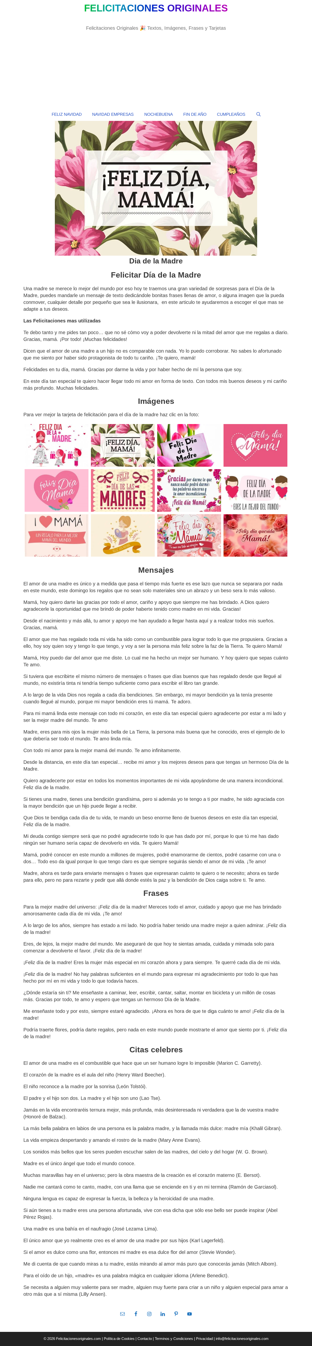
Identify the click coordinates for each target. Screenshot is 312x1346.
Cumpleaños (231, 114)
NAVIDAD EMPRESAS (113, 114)
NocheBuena (158, 114)
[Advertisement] (156, 74)
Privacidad (204, 1338)
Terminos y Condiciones (174, 1338)
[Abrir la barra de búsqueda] (258, 114)
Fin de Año (194, 114)
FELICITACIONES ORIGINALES (156, 8)
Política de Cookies (120, 1338)
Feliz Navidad (67, 114)
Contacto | (146, 1338)
